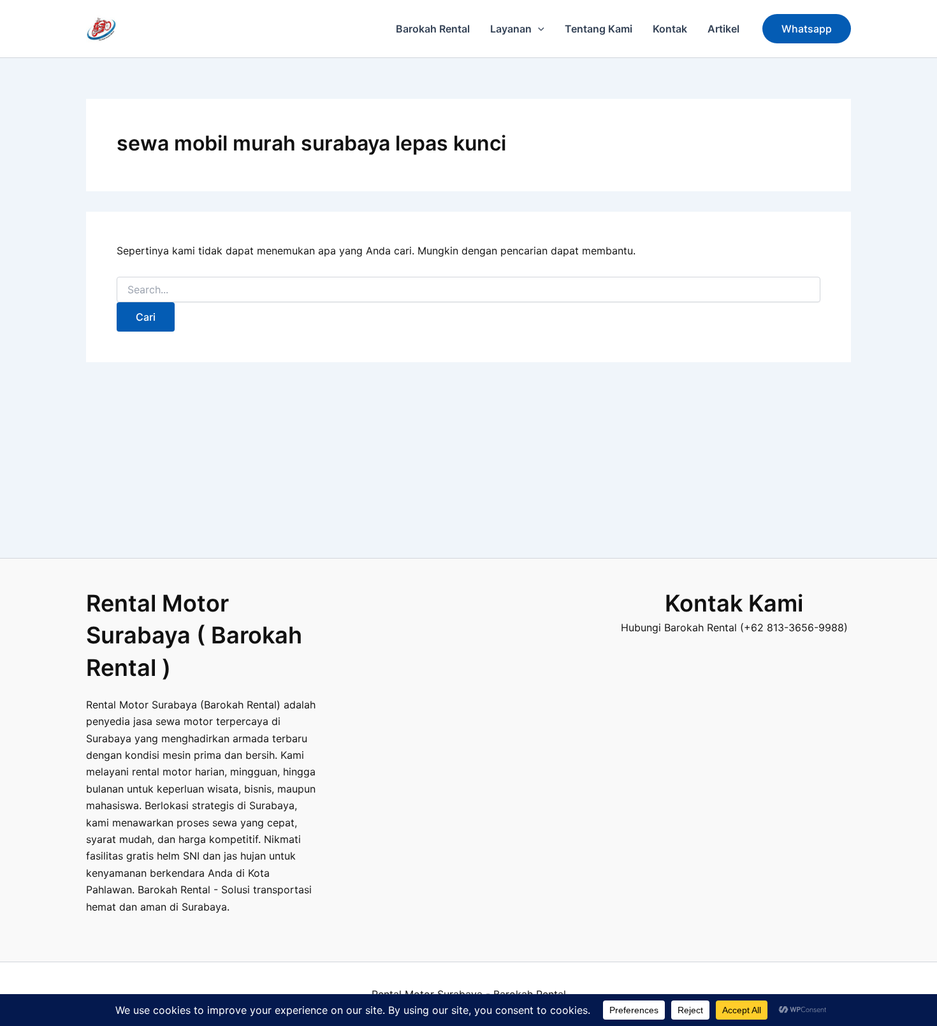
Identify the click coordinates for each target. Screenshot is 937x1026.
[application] (538, 28)
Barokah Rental (433, 28)
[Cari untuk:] (468, 289)
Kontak (670, 28)
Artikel (723, 28)
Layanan (511, 28)
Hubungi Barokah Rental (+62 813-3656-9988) (734, 627)
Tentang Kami (598, 28)
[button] (806, 28)
